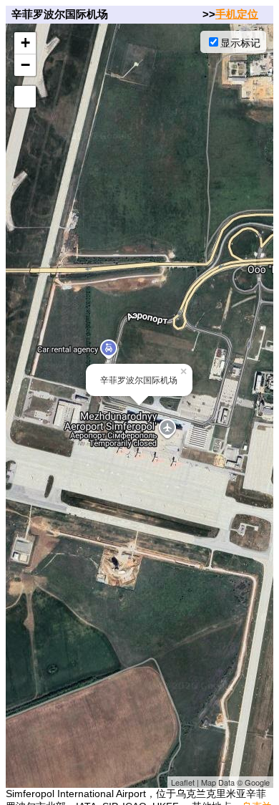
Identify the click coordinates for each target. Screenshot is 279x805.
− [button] (25, 65)
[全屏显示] (25, 96)
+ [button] (25, 43)
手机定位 (236, 14)
